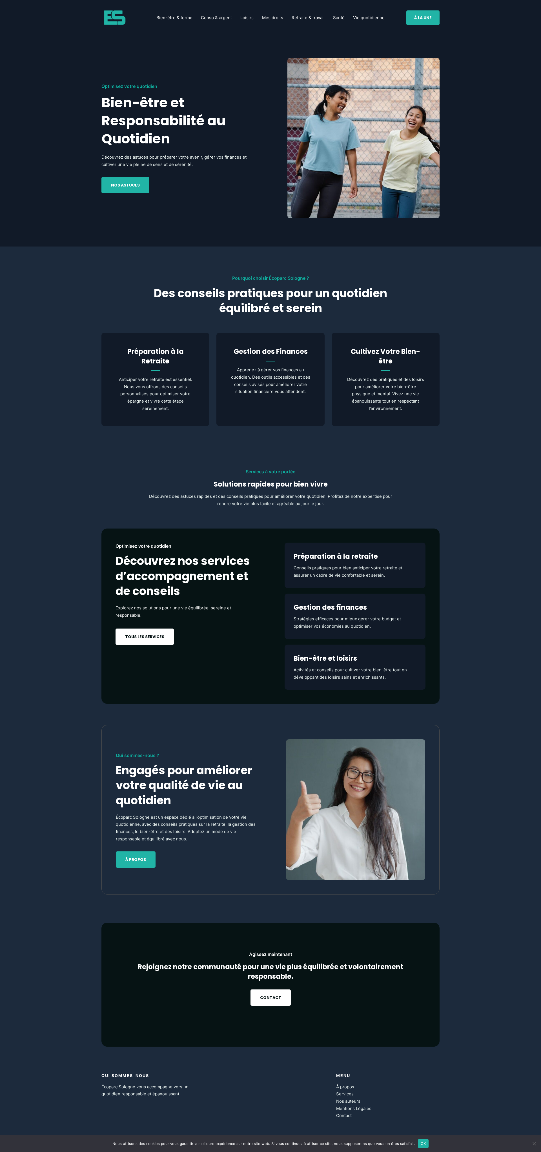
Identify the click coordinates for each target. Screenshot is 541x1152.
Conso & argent (216, 17)
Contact (344, 1115)
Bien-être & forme (174, 17)
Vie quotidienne (369, 17)
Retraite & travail (308, 17)
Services (345, 1093)
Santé (339, 17)
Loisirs (247, 17)
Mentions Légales (353, 1108)
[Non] (534, 1143)
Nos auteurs (348, 1101)
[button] (423, 17)
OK (423, 1143)
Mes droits (272, 17)
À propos (345, 1086)
